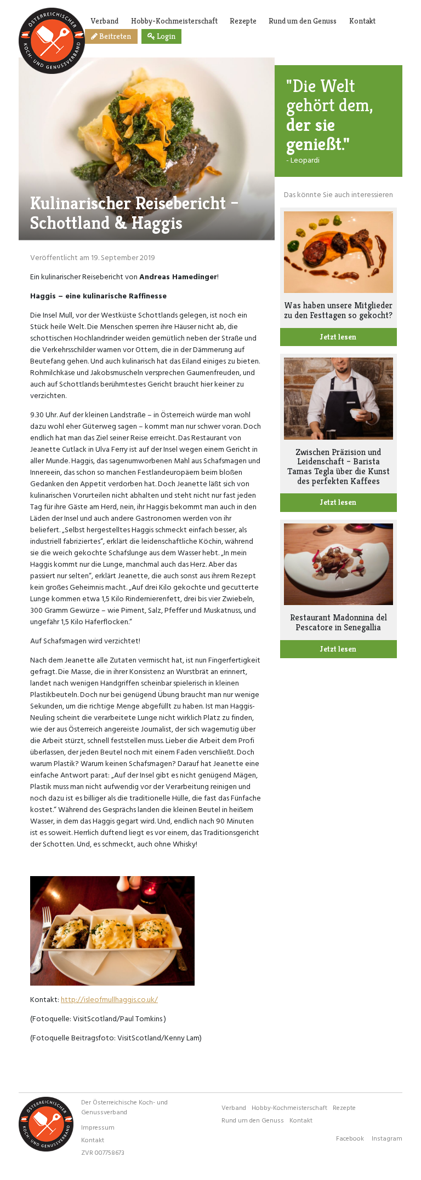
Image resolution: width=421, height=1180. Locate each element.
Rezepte (243, 21)
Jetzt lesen (338, 337)
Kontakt (362, 21)
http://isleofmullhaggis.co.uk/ (109, 999)
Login (165, 36)
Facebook (350, 1138)
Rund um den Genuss (303, 21)
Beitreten (114, 36)
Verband (104, 21)
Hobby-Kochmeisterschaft (174, 21)
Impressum (98, 1127)
